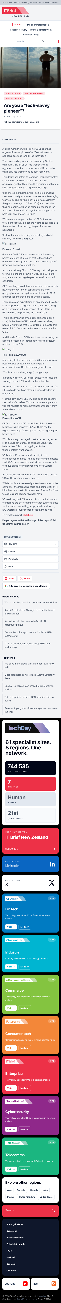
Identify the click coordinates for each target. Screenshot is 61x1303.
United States (46, 1197)
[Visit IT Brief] (21, 1061)
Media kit (24, 926)
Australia (21, 1190)
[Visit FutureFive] (21, 1021)
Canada (34, 1190)
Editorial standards (16, 1244)
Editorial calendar (15, 1237)
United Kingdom (27, 1197)
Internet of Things (30, 34)
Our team (11, 1264)
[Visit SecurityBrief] (21, 1101)
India (45, 1190)
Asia (9, 1190)
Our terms (11, 1270)
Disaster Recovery (18, 29)
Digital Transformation (38, 24)
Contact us (12, 1231)
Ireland (10, 1197)
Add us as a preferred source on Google (28, 586)
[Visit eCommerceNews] (21, 980)
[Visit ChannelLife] (21, 940)
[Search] (43, 41)
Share (11, 578)
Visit (9, 926)
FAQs (9, 1250)
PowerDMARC (44, 1299)
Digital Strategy (34, 93)
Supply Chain (12, 93)
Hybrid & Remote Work (41, 29)
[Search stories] (53, 1210)
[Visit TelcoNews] (21, 1142)
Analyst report (14, 98)
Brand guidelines (15, 1224)
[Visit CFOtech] (21, 898)
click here (28, 515)
